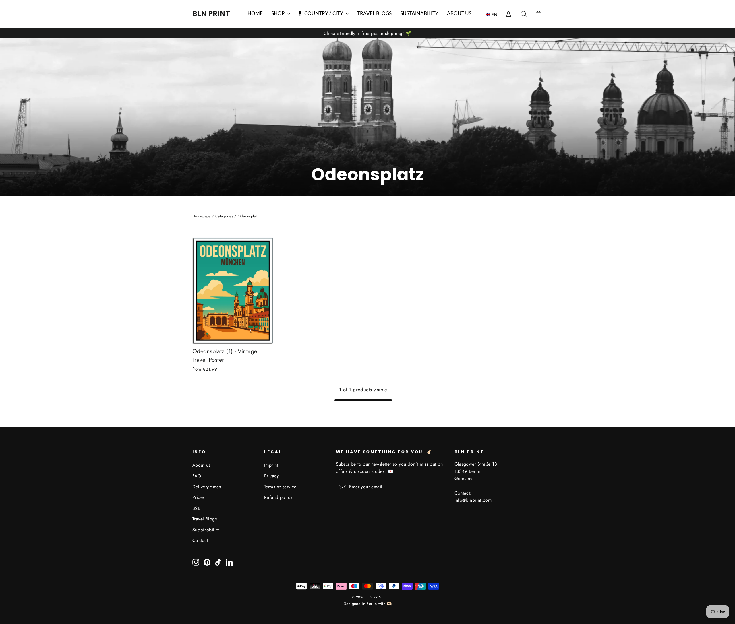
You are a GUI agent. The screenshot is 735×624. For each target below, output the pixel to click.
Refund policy (278, 497)
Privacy (271, 476)
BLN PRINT (211, 14)
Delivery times (206, 486)
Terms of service (280, 486)
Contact (200, 540)
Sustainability (205, 529)
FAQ (196, 476)
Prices (198, 497)
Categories (224, 216)
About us (201, 465)
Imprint (271, 465)
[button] (493, 14)
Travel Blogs (204, 519)
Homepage (201, 216)
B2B (196, 508)
